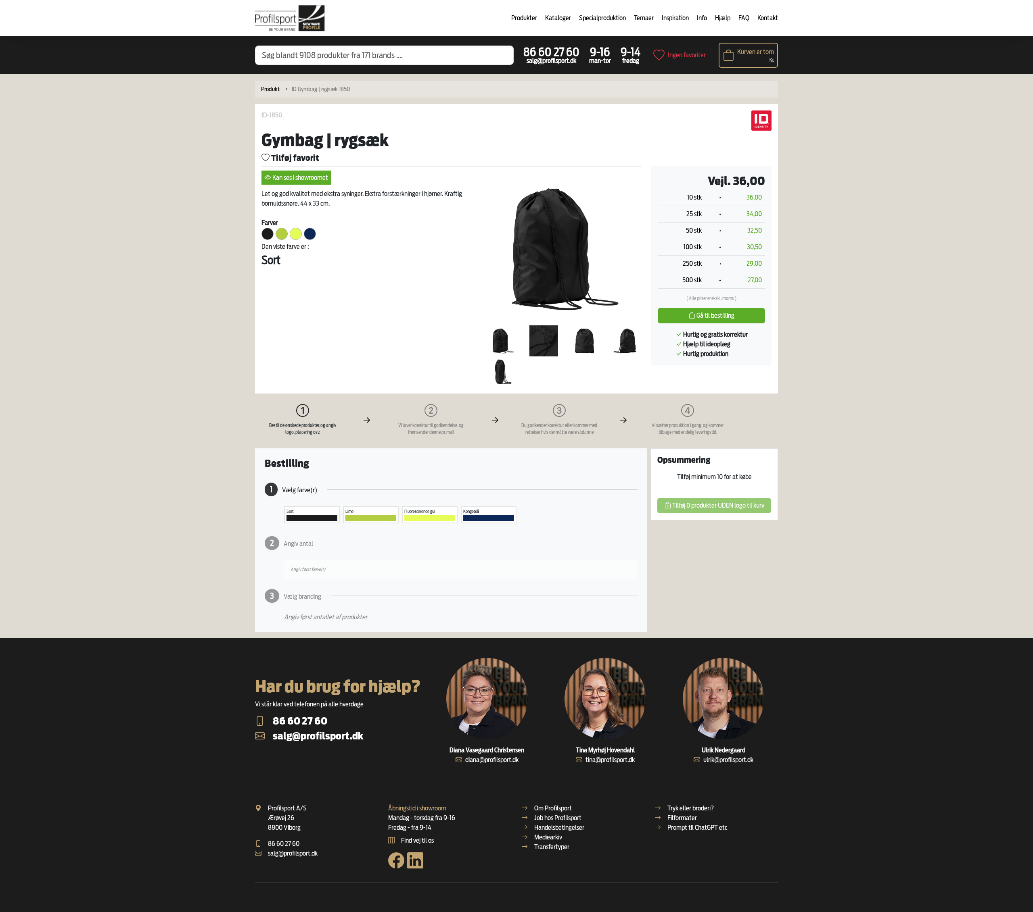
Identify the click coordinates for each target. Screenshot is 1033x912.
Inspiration (675, 18)
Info (702, 18)
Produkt (270, 88)
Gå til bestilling (714, 315)
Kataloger (558, 18)
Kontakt (767, 18)
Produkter (524, 18)
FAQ (743, 18)
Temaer (644, 18)
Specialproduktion (602, 18)
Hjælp (722, 18)
